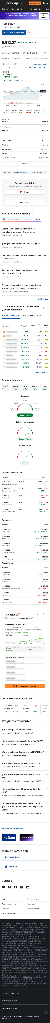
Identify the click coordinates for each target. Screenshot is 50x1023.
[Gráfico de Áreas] (7, 64)
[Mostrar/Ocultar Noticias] (15, 64)
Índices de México (18, 9)
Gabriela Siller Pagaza (9, 292)
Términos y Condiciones (10, 993)
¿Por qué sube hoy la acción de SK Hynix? (21, 244)
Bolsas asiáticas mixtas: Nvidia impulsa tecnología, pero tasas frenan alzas (20, 230)
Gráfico (15, 53)
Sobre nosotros (33, 899)
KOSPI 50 (45, 705)
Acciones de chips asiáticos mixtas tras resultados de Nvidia (20, 272)
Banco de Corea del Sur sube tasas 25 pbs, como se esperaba (24, 257)
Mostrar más (25, 164)
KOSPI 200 (26, 705)
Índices (5, 9)
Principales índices (35, 9)
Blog (3, 899)
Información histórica (31, 58)
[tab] (5, 387)
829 (44, 172)
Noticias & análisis (30, 53)
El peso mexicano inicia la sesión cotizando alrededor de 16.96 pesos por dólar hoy (21, 286)
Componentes (16, 58)
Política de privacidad (9, 1001)
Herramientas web (9, 913)
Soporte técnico (33, 909)
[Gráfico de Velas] (4, 64)
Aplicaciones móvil (9, 904)
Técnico (45, 53)
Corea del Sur (23, 172)
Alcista (26, 203)
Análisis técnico (11, 380)
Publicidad (31, 904)
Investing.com (7, 235)
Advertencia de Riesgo (10, 1008)
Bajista (26, 192)
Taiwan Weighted (10, 705)
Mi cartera (6, 909)
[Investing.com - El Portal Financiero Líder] (14, 3)
